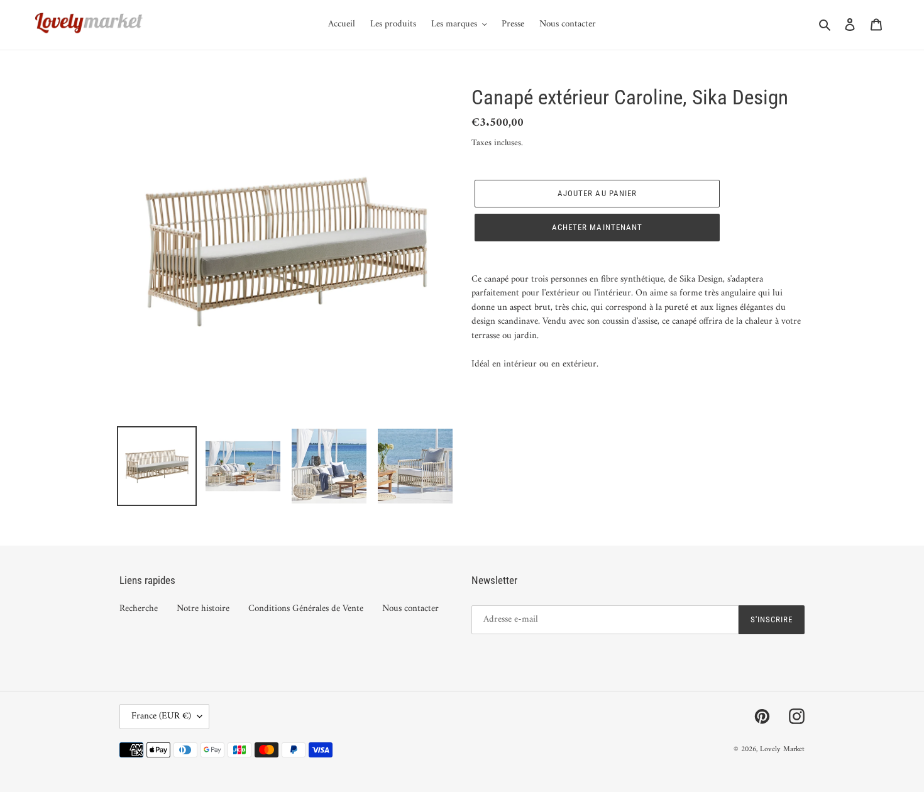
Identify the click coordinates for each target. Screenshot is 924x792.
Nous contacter (410, 608)
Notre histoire (203, 608)
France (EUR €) (161, 716)
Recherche (138, 608)
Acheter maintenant (597, 227)
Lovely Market (782, 749)
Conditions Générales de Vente (305, 608)
